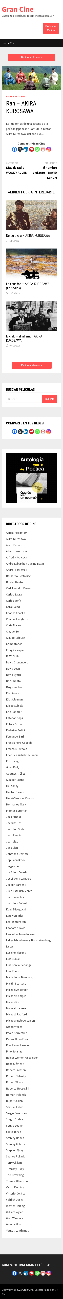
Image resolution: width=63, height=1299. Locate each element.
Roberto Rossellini (17, 1088)
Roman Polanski (16, 1095)
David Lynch (13, 675)
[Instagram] (48, 149)
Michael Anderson (17, 990)
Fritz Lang (12, 761)
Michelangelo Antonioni (20, 1020)
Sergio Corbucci (16, 1119)
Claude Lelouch (15, 638)
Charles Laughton (17, 619)
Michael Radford (16, 1014)
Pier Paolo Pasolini (17, 1045)
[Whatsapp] (37, 149)
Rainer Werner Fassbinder (22, 1057)
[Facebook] (14, 149)
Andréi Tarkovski (16, 570)
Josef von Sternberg (19, 878)
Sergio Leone (14, 1125)
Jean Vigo (12, 841)
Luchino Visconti (16, 953)
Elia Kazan (12, 693)
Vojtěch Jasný (14, 1200)
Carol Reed (13, 607)
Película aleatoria (31, 57)
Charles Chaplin (15, 613)
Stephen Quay (14, 1150)
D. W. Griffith (13, 656)
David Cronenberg (17, 662)
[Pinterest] (31, 149)
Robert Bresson (16, 1070)
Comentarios (14, 644)
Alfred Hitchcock (16, 557)
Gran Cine (18, 9)
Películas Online (50, 28)
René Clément (15, 1064)
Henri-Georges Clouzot (20, 798)
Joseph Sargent (16, 885)
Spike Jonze (13, 1132)
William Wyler (14, 1212)
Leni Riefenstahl (16, 922)
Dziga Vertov (14, 687)
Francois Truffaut (16, 749)
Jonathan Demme (17, 854)
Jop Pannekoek (15, 860)
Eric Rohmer (14, 712)
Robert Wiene (14, 1082)
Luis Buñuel (13, 959)
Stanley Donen (15, 1138)
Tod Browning (15, 1175)
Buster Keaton (15, 582)
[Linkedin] (25, 149)
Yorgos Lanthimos (17, 1230)
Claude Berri (13, 631)
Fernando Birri (15, 736)
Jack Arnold (13, 817)
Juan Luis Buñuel (16, 903)
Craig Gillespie (15, 650)
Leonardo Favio (15, 928)
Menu (11, 43)
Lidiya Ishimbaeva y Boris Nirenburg (28, 940)
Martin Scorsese (16, 983)
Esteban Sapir (14, 718)
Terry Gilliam (14, 1162)
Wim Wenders (14, 1218)
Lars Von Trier (14, 915)
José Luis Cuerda (16, 872)
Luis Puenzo (13, 971)
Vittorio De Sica (15, 1193)
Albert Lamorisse (16, 551)
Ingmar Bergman (16, 810)
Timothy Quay (15, 1169)
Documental (13, 681)
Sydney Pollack (15, 1156)
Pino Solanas (14, 1051)
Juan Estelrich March (19, 891)
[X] (20, 149)
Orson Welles (14, 1027)
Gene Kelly (12, 767)
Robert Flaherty (16, 1076)
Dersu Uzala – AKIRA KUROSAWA (28, 236)
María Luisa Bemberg (19, 977)
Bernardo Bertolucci (18, 576)
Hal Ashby (12, 786)
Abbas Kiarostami (17, 533)
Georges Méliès (15, 773)
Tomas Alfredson (17, 1181)
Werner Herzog (15, 1206)
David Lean (13, 668)
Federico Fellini (15, 730)
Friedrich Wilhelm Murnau (22, 755)
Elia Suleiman (14, 699)
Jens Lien (12, 848)
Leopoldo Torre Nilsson (20, 934)
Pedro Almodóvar (17, 1039)
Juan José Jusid (16, 897)
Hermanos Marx (16, 804)
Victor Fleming (15, 1187)
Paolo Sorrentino (16, 1033)
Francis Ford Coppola (19, 743)
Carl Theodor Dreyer (18, 588)
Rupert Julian (14, 1101)
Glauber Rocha (15, 780)
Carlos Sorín (13, 601)
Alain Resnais (14, 545)
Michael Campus (16, 996)
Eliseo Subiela (14, 705)
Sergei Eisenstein (17, 1113)
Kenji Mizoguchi (16, 909)
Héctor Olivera (15, 792)
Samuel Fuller (14, 1107)
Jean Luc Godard (16, 829)
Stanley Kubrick (15, 1144)
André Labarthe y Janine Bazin (25, 563)
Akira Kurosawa (15, 96)
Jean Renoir (13, 835)
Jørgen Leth (13, 866)
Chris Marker (14, 625)
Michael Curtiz (15, 1002)
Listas (10, 946)
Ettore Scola (14, 724)
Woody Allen (14, 1224)
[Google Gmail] (43, 431)
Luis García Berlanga (19, 965)
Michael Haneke (16, 1008)
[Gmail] (43, 149)
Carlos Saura (14, 594)
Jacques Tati (14, 823)
